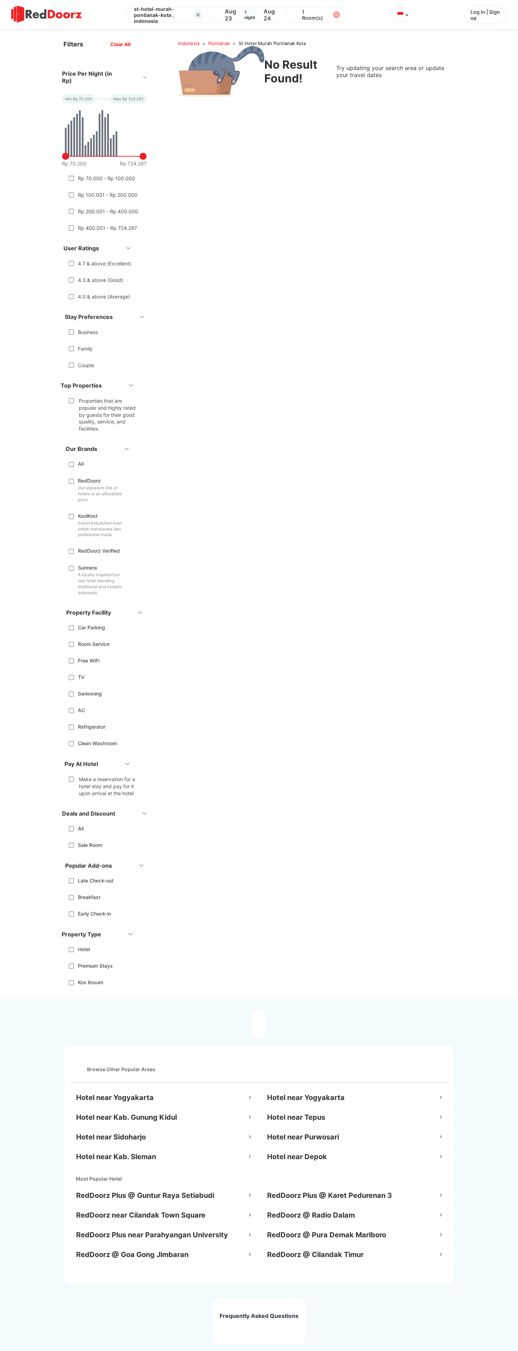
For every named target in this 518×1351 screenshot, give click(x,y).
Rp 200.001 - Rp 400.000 (108, 211)
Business (88, 332)
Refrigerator (91, 727)
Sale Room (90, 845)
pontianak (219, 43)
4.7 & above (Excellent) (104, 263)
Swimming (90, 694)
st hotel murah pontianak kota (272, 43)
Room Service (94, 644)
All (81, 464)
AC (81, 710)
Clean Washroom (97, 743)
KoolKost (88, 516)
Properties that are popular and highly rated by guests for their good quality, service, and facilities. (107, 414)
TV (81, 677)
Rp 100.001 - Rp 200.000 (107, 195)
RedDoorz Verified (99, 551)
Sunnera (87, 568)
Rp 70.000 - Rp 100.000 (106, 178)
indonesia (188, 43)
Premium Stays (95, 966)
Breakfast (89, 897)
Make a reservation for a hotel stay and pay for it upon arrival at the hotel (107, 786)
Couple (86, 365)
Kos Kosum (90, 982)
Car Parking (91, 627)
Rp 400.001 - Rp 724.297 (107, 228)
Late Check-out (95, 881)
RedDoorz (89, 481)
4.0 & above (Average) (104, 297)
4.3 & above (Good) (100, 280)
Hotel (84, 949)
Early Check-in (94, 914)
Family (85, 349)
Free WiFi (88, 661)
